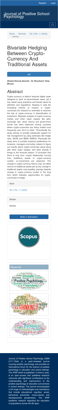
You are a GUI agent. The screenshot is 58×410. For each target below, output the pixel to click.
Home (12, 33)
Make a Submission (29, 216)
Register (42, 3)
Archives (22, 33)
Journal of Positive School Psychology (26, 14)
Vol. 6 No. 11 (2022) (38, 33)
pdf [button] (29, 74)
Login (53, 3)
